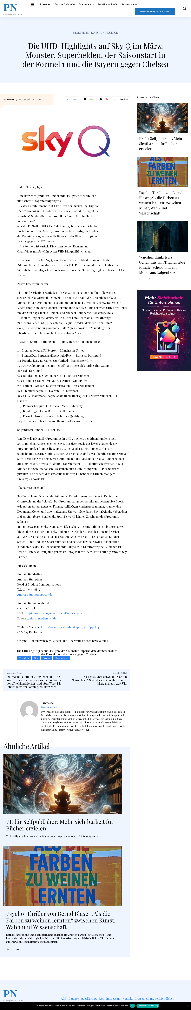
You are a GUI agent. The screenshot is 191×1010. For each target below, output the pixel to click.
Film (36, 658)
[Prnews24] (29, 716)
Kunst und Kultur (104, 32)
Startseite (81, 32)
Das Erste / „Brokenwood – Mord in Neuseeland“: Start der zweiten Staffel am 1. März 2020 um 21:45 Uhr (99, 680)
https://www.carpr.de (49, 707)
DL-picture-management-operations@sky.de (53, 613)
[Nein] (187, 1005)
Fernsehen (24, 658)
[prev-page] (7, 950)
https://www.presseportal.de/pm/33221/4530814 (70, 627)
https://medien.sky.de (42, 618)
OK (132, 1006)
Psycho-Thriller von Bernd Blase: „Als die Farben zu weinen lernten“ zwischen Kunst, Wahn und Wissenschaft (60, 920)
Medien (46, 658)
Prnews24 (12, 99)
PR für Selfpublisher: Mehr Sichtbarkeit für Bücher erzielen (60, 825)
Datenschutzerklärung (148, 1006)
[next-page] (17, 950)
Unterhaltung (62, 658)
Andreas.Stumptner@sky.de (34, 594)
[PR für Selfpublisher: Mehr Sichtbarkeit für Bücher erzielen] (62, 784)
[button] (183, 8)
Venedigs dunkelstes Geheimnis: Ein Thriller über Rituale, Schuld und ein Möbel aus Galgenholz (162, 265)
